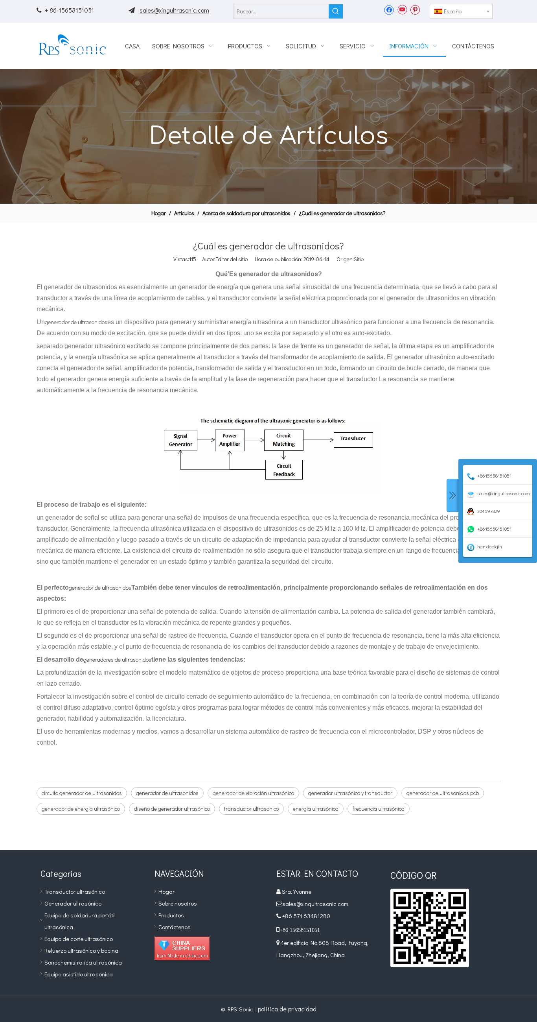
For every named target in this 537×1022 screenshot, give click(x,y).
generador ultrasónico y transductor (350, 793)
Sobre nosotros (177, 903)
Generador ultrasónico (72, 903)
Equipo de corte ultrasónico (78, 939)
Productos (171, 915)
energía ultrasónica (315, 808)
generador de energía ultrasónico (81, 808)
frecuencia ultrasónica (379, 808)
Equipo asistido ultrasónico (78, 974)
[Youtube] (402, 9)
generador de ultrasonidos (76, 322)
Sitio (359, 259)
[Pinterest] (415, 9)
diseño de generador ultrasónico (172, 808)
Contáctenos (174, 927)
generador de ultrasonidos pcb (442, 793)
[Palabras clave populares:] (336, 11)
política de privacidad (287, 1009)
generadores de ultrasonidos (117, 659)
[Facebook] (389, 9)
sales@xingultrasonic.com (174, 10)
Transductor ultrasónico (74, 891)
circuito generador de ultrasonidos (82, 793)
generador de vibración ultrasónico (253, 793)
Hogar (166, 891)
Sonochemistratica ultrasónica (83, 962)
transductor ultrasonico (251, 808)
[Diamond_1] (182, 948)
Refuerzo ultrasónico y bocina (81, 950)
